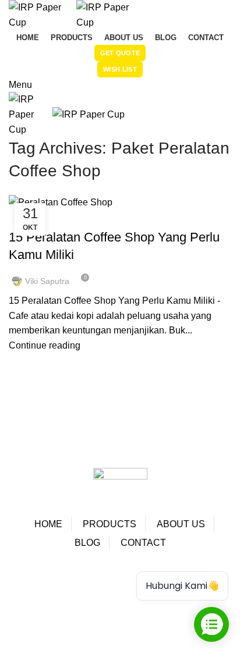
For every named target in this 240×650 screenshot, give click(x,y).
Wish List (120, 69)
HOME (48, 524)
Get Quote (120, 52)
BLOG (87, 543)
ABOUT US (181, 524)
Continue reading (44, 345)
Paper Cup (45, 587)
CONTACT (143, 543)
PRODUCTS (109, 524)
